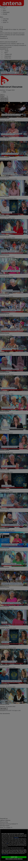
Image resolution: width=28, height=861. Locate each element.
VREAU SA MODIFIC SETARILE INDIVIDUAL (14, 858)
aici (7, 843)
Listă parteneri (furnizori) (4, 854)
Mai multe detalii (16, 837)
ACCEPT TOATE (14, 857)
